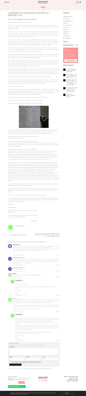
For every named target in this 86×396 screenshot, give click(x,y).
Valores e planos (73, 379)
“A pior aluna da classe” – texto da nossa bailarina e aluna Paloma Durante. (72, 89)
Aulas (64, 23)
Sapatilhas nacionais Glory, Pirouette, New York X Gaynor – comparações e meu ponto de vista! (71, 82)
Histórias (65, 29)
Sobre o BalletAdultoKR (71, 376)
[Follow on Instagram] (42, 381)
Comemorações (67, 25)
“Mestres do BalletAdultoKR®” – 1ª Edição (71, 95)
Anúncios (65, 18)
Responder (58, 340)
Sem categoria (66, 38)
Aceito (67, 393)
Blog (43, 7)
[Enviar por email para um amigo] (36, 221)
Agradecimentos (67, 16)
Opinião (65, 33)
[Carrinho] (80, 2)
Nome (10, 356)
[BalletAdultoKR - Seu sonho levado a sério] (43, 2)
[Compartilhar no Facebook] (32, 221)
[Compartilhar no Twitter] (34, 221)
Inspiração (65, 31)
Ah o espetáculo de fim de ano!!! (17, 234)
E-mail (27, 356)
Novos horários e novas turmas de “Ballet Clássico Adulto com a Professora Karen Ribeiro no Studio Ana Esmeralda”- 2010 (47, 235)
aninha (14, 273)
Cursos (65, 27)
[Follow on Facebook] (39, 381)
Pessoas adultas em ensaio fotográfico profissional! (71, 70)
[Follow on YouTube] (46, 381)
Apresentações (67, 20)
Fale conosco (17, 386)
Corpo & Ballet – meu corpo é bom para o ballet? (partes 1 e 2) (71, 76)
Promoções (66, 36)
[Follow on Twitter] (44, 381)
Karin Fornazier (16, 244)
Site (44, 356)
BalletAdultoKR (32, 19)
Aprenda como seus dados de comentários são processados (39, 368)
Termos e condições (72, 380)
